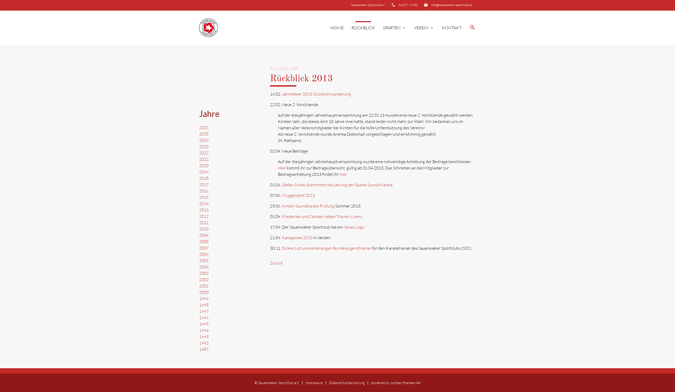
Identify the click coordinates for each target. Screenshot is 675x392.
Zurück (276, 263)
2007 (204, 248)
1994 (204, 330)
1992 (204, 343)
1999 (204, 298)
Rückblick (363, 27)
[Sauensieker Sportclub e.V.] (208, 28)
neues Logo (354, 227)
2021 (204, 159)
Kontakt (451, 27)
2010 (204, 229)
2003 (204, 273)
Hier (282, 168)
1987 (204, 349)
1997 (204, 311)
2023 (204, 146)
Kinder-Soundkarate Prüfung (308, 206)
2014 (204, 203)
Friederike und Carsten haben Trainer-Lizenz (322, 216)
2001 (204, 286)
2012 (204, 216)
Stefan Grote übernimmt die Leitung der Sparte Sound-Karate (337, 184)
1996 (204, 317)
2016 (204, 190)
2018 (204, 178)
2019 (204, 171)
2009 (204, 235)
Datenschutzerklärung (347, 382)
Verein (424, 27)
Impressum (314, 382)
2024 (204, 140)
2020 (204, 165)
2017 (204, 184)
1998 (204, 305)
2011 (204, 222)
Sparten (394, 27)
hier (343, 174)
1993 (204, 336)
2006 (204, 254)
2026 (204, 127)
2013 (204, 209)
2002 (204, 279)
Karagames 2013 (297, 237)
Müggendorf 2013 (298, 195)
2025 (204, 133)
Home (337, 27)
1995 (204, 324)
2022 (204, 152)
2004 (204, 267)
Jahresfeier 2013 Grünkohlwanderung (316, 94)
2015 (204, 197)
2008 (204, 241)
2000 (204, 292)
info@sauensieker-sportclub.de (451, 5)
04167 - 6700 (408, 5)
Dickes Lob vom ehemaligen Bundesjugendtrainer (326, 248)
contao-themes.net (405, 382)
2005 (204, 260)
